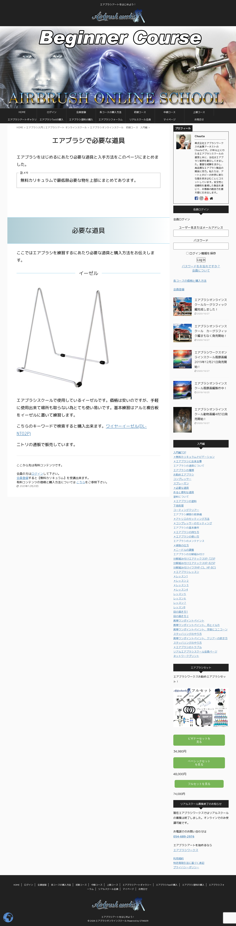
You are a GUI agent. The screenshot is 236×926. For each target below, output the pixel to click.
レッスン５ (179, 594)
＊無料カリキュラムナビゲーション (194, 457)
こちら (80, 482)
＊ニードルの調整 (183, 550)
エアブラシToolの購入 (51, 119)
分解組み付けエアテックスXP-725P (194, 558)
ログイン (51, 112)
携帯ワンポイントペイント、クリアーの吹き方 (200, 638)
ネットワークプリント (186, 656)
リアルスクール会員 (140, 119)
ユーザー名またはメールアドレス (201, 228)
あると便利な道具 (183, 492)
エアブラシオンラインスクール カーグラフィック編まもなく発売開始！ (211, 331)
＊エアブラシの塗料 (185, 501)
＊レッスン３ (181, 585)
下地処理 (178, 505)
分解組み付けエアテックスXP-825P (194, 563)
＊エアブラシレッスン (186, 572)
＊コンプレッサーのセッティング (192, 523)
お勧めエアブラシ (183, 474)
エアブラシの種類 (183, 470)
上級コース (199, 112)
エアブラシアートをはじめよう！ (118, 916)
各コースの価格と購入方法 (189, 281)
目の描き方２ (181, 616)
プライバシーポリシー (186, 867)
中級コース (170, 112)
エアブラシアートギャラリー (22, 120)
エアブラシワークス (185, 850)
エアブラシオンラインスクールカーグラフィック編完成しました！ (211, 304)
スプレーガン (181, 483)
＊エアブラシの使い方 (186, 536)
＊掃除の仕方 (181, 545)
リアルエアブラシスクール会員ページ (195, 651)
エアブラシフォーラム (111, 119)
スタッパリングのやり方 (187, 634)
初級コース (140, 112)
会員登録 (81, 112)
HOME (22, 112)
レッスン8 (179, 607)
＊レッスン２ (181, 580)
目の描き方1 (180, 611)
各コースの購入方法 (110, 112)
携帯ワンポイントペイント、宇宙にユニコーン (200, 629)
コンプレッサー (182, 479)
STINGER (144, 920)
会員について (201, 270)
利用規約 (178, 858)
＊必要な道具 (181, 488)
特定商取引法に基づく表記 (188, 863)
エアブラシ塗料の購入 (81, 119)
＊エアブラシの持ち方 (186, 532)
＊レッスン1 (180, 576)
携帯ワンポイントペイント (188, 620)
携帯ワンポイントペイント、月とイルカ (196, 625)
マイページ (170, 119)
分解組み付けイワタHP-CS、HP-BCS (194, 567)
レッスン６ (179, 598)
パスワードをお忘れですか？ (201, 266)
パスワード (201, 240)
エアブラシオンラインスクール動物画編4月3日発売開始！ (211, 414)
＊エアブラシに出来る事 (187, 461)
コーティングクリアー (186, 510)
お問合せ (199, 119)
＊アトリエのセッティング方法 (191, 519)
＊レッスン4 (180, 589)
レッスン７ (179, 603)
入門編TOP (179, 452)
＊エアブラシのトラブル (187, 647)
